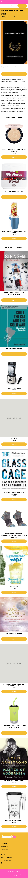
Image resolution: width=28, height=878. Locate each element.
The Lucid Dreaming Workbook (14, 633)
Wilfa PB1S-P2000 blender (14, 388)
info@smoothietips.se (22, 1)
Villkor (13, 874)
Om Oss (3, 854)
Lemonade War (14, 586)
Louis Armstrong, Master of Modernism (14, 781)
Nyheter (3, 851)
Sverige (3, 1)
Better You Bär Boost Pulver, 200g (14, 191)
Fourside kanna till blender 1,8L (14, 820)
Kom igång (22, 5)
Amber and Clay (14, 438)
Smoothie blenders (20, 67)
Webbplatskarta (14, 875)
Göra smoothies (11, 67)
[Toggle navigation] (2, 6)
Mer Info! (14, 74)
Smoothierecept (5, 846)
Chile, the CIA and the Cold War (14, 348)
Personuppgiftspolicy (20, 874)
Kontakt (9, 874)
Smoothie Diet (5, 849)
